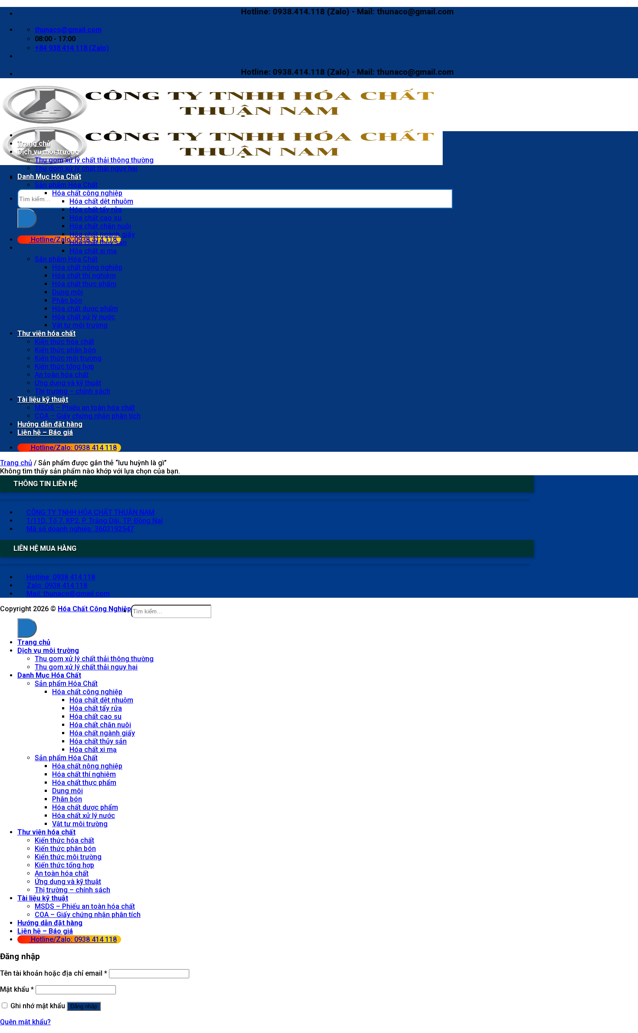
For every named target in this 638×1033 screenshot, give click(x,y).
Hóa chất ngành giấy (102, 234)
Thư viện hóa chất (46, 333)
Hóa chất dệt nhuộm (101, 201)
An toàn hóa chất (62, 375)
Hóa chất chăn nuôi (100, 226)
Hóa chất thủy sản (98, 242)
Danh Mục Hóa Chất (49, 176)
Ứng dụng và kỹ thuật (68, 383)
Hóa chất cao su (95, 218)
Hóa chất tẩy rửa (95, 209)
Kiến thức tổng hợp (64, 366)
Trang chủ (33, 143)
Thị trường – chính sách (72, 391)
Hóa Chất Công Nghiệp (94, 609)
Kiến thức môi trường (68, 358)
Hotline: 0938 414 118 (60, 577)
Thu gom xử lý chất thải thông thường (94, 160)
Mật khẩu (17, 989)
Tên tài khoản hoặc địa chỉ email (53, 973)
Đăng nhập (83, 1006)
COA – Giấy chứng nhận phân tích (88, 416)
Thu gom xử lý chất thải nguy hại (86, 168)
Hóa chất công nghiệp (87, 193)
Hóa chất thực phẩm (84, 284)
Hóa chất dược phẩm (85, 309)
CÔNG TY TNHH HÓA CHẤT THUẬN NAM (90, 512)
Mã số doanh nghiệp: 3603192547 (80, 529)
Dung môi (67, 292)
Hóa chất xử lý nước (83, 317)
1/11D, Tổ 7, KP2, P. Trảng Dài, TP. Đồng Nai (94, 520)
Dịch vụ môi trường (48, 152)
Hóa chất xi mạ (93, 251)
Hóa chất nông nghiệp (87, 267)
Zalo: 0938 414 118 (56, 585)
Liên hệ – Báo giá (45, 432)
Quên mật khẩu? (25, 1022)
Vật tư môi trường (80, 325)
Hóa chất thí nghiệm (84, 275)
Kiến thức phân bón (65, 350)
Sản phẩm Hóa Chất (66, 185)
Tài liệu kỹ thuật (42, 399)
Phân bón (67, 300)
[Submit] (27, 218)
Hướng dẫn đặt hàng (49, 424)
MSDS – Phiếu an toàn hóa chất (85, 408)
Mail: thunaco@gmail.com (68, 593)
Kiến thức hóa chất (64, 342)
